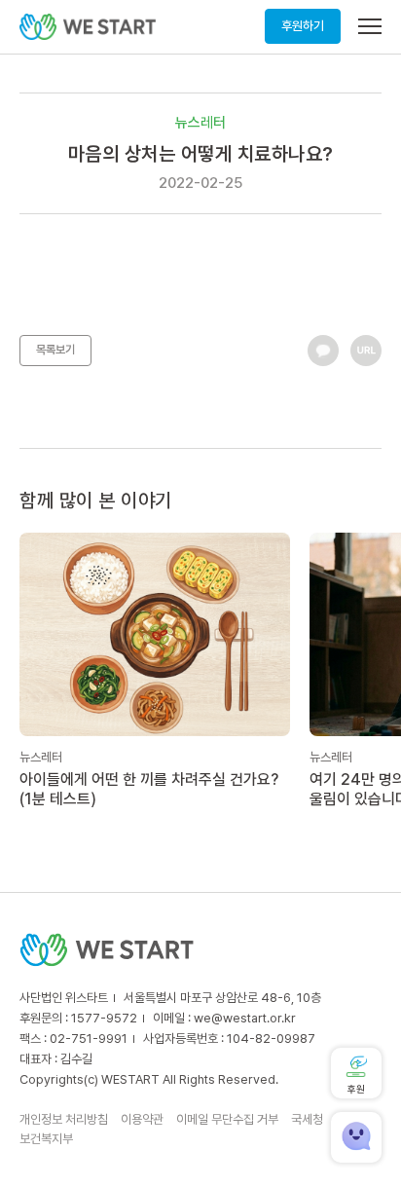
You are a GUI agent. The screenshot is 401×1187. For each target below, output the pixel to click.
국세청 (307, 1119)
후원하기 (302, 26)
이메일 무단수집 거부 (227, 1119)
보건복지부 (46, 1138)
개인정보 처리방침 (63, 1119)
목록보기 (55, 349)
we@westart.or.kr (245, 1018)
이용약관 (142, 1119)
